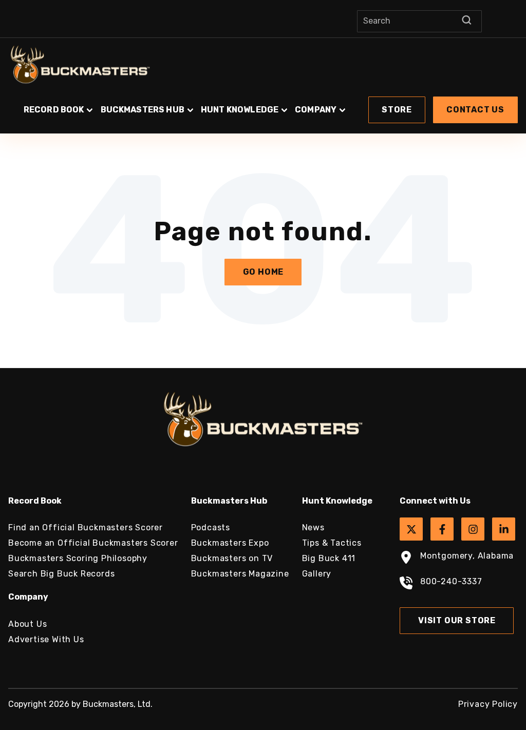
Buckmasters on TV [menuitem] (232, 558)
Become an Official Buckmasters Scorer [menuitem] (93, 543)
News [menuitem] (313, 527)
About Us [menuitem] (27, 624)
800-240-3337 (451, 581)
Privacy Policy (488, 704)
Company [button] (315, 109)
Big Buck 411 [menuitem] (329, 558)
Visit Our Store (457, 620)
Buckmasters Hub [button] (142, 109)
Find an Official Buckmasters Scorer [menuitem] (85, 527)
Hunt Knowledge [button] (239, 109)
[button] (263, 104)
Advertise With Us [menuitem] (46, 639)
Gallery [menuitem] (317, 574)
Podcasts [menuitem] (210, 527)
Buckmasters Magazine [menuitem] (240, 574)
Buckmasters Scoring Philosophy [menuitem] (77, 558)
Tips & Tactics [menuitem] (332, 543)
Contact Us (475, 109)
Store (397, 109)
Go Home (263, 272)
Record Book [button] (54, 109)
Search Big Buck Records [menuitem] (61, 574)
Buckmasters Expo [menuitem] (230, 543)
